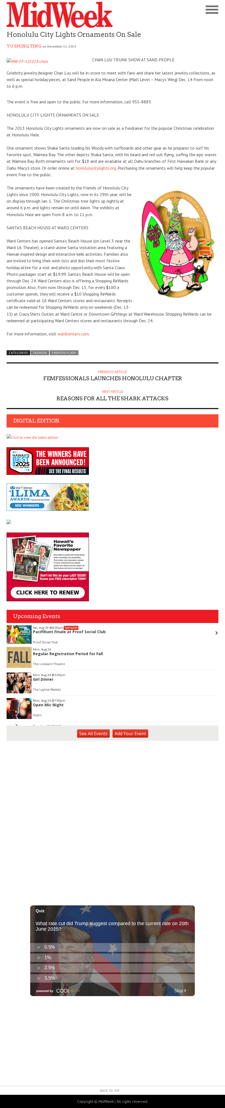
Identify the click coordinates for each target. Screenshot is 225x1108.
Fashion (40, 353)
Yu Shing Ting (24, 46)
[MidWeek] (60, 15)
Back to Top (110, 1090)
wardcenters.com (73, 334)
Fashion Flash (64, 353)
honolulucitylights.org (96, 168)
